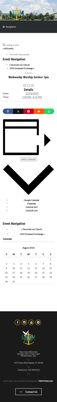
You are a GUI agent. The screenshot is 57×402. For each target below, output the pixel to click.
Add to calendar (28, 159)
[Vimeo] (38, 322)
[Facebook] (8, 111)
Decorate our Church (19, 65)
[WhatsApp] (49, 111)
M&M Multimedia (46, 381)
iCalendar (31, 203)
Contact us (31, 391)
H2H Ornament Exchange (22, 68)
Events (29, 73)
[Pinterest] (28, 111)
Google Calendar (31, 200)
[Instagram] (24, 322)
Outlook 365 (31, 207)
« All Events (8, 48)
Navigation (11, 26)
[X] (18, 111)
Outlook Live (32, 210)
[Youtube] (31, 322)
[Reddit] (39, 111)
